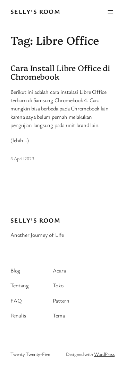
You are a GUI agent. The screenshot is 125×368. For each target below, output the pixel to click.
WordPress (104, 354)
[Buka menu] (110, 12)
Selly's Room (35, 11)
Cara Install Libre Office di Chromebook (60, 72)
